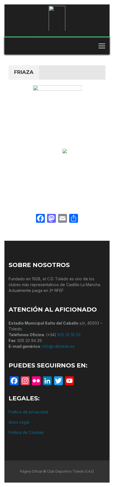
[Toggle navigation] (102, 46)
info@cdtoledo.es (58, 346)
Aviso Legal (19, 422)
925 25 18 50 (69, 334)
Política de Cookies (26, 432)
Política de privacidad (28, 412)
